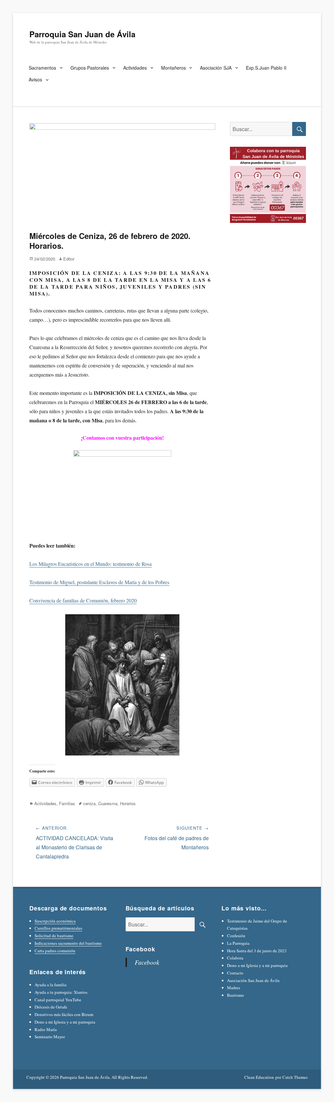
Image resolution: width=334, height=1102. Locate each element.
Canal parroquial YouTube (58, 1000)
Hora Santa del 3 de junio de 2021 (257, 951)
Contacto (235, 973)
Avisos (35, 79)
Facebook (140, 949)
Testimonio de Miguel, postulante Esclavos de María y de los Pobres (99, 582)
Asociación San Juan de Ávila (253, 980)
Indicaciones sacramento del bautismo (68, 943)
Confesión (236, 936)
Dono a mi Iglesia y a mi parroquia (65, 1022)
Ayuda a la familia (51, 985)
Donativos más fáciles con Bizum (64, 1014)
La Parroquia (238, 943)
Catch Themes (295, 1077)
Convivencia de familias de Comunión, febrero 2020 (83, 600)
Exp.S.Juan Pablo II (266, 67)
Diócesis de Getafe (51, 1007)
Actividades (135, 67)
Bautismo (235, 995)
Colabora (235, 958)
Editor (68, 259)
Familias (67, 803)
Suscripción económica (55, 921)
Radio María (46, 1029)
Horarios (128, 803)
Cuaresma (107, 803)
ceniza (89, 803)
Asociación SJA (216, 67)
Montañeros (173, 67)
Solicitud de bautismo (54, 936)
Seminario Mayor (50, 1037)
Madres (233, 988)
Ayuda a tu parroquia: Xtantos (61, 992)
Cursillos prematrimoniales (58, 928)
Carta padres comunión (55, 951)
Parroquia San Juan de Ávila (82, 34)
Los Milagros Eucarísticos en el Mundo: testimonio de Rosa (90, 563)
